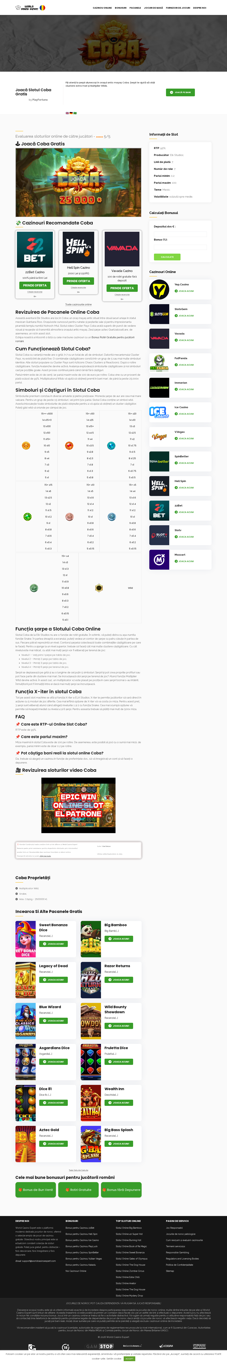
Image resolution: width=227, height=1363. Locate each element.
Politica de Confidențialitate (179, 1265)
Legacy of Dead (53, 965)
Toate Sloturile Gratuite (78, 1170)
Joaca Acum (186, 291)
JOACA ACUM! (56, 943)
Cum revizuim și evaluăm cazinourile (184, 1240)
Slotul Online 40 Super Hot (129, 1234)
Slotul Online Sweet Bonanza (130, 1252)
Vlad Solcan (106, 846)
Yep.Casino (182, 284)
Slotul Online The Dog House (130, 1265)
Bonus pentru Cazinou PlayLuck (81, 1246)
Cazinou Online (102, 7)
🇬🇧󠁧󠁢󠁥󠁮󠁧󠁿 (67, 113)
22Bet (178, 505)
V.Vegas (180, 431)
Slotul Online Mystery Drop (129, 1295)
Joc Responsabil (174, 1228)
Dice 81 (45, 1088)
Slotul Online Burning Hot (128, 1240)
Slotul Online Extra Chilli (128, 1277)
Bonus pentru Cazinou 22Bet (80, 1228)
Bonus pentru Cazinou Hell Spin (81, 1234)
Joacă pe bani (183, 92)
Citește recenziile (34, 292)
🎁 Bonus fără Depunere (121, 1190)
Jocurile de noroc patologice (180, 1234)
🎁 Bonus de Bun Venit (35, 1190)
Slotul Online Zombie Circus (130, 1271)
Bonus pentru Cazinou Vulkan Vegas (84, 1258)
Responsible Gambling (177, 1252)
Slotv (178, 530)
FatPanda (181, 358)
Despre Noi (199, 7)
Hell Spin (180, 481)
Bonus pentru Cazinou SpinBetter (82, 1252)
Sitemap (170, 1271)
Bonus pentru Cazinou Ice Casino (82, 1240)
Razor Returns (117, 965)
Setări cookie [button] (114, 1358)
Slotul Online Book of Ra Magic (131, 1246)
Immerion (181, 382)
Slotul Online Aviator (126, 1283)
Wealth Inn (114, 1088)
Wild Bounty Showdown (116, 1009)
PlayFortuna (40, 99)
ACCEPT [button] (129, 1358)
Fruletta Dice (116, 1047)
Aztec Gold (49, 1129)
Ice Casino (181, 407)
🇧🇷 (75, 113)
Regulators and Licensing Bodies (182, 1258)
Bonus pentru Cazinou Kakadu (81, 1265)
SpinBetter (182, 456)
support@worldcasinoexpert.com (39, 1261)
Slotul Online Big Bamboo (129, 1228)
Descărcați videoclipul (78, 805)
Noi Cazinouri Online (76, 1271)
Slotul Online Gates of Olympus (131, 1258)
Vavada (180, 333)
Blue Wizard (50, 1006)
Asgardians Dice (54, 1047)
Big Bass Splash (119, 1129)
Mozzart (180, 554)
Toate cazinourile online (78, 304)
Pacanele (135, 7)
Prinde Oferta (35, 285)
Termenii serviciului (175, 1246)
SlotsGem (181, 309)
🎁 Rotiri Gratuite (78, 1190)
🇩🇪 (71, 113)
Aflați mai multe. (45, 856)
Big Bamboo (116, 924)
